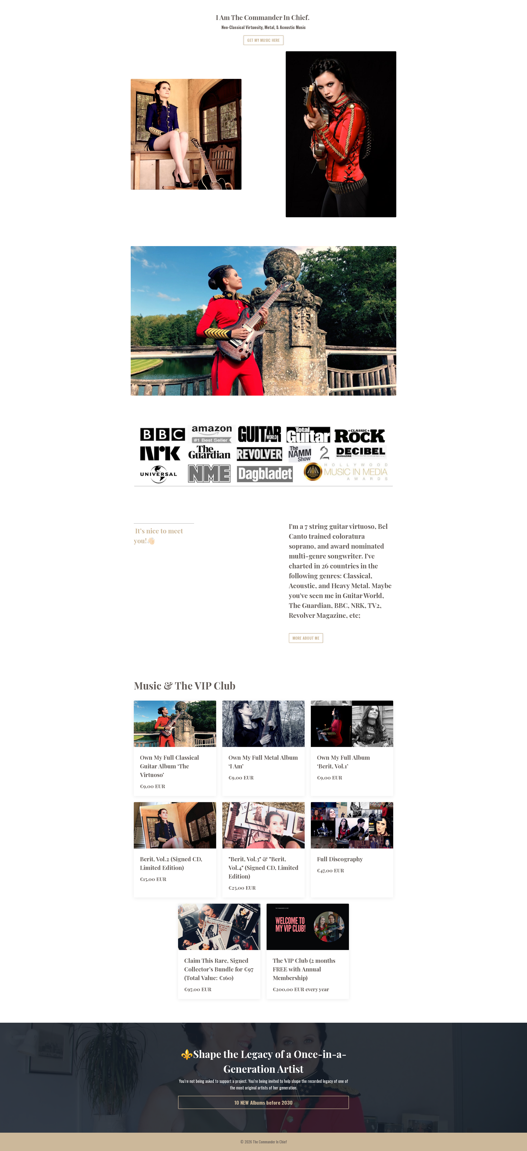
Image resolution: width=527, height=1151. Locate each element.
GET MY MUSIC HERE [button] (263, 40)
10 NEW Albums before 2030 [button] (263, 1102)
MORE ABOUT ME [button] (306, 638)
